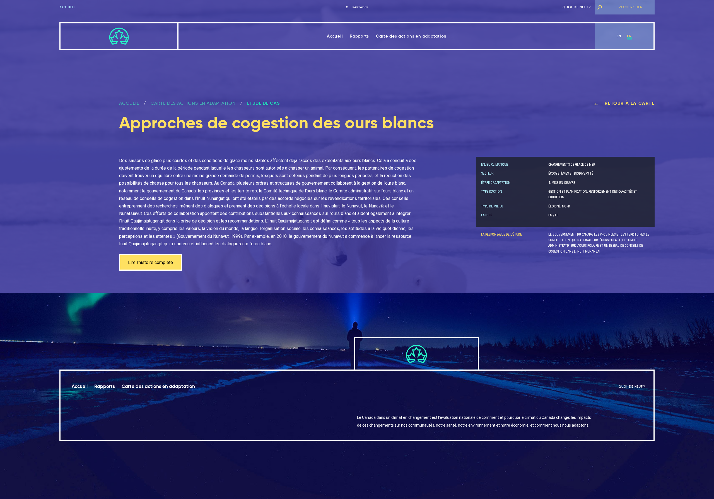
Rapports (359, 36)
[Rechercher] (599, 7)
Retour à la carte (628, 103)
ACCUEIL (129, 103)
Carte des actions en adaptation (411, 36)
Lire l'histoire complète (150, 262)
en (619, 36)
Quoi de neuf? (577, 7)
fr (629, 36)
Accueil (67, 7)
